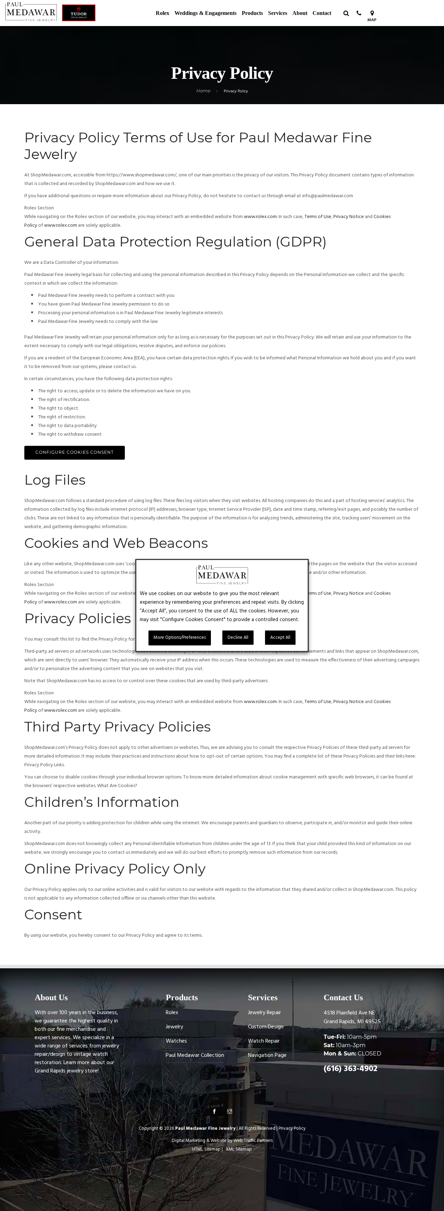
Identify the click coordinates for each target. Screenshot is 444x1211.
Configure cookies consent (74, 452)
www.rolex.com (260, 217)
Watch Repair (264, 1041)
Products (252, 13)
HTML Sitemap (206, 1149)
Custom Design (265, 1027)
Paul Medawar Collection (195, 1055)
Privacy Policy (292, 1128)
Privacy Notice (348, 217)
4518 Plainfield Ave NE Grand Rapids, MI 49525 (352, 1017)
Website (219, 1140)
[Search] (346, 13)
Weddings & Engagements (205, 13)
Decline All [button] (238, 637)
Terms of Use (318, 217)
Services (277, 13)
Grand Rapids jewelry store (66, 1071)
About (299, 13)
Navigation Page (267, 1055)
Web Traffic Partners (253, 1140)
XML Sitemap (239, 1149)
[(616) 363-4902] (359, 13)
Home (203, 90)
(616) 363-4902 (350, 1069)
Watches (176, 1041)
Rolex (162, 13)
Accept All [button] (280, 637)
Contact (322, 13)
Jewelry (174, 1027)
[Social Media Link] (214, 1112)
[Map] (372, 13)
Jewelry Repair (264, 1012)
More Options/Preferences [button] (180, 637)
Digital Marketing (188, 1140)
